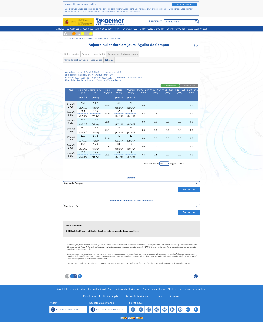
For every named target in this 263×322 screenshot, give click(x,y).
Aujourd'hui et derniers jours (108, 38)
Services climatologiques (80, 29)
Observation (89, 38)
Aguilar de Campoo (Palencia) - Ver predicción (99, 80)
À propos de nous (104, 29)
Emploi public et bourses (152, 29)
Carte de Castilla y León (76, 59)
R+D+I (117, 29)
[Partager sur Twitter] (80, 276)
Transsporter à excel (170, 85)
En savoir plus (130, 29)
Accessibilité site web (137, 296)
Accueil (68, 38)
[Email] (67, 277)
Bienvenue (154, 20)
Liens (159, 296)
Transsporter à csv (189, 85)
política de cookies (133, 11)
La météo (60, 29)
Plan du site (89, 296)
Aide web (175, 296)
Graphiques (96, 59)
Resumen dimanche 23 (93, 54)
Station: (131, 177)
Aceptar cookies (185, 4)
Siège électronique (197, 29)
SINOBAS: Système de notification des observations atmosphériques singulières (102, 231)
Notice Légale (110, 296)
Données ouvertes (176, 29)
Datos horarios (71, 54)
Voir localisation (134, 77)
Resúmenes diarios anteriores (123, 54)
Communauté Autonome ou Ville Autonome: (131, 200)
